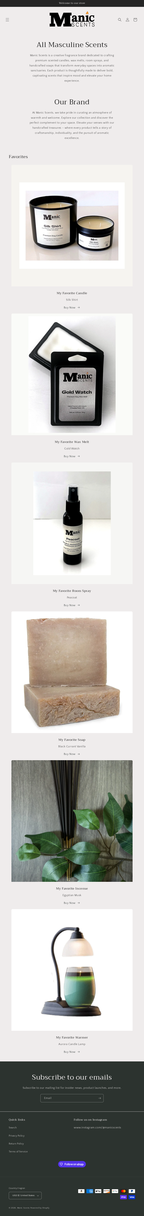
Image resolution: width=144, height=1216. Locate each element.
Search (13, 1127)
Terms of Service (18, 1151)
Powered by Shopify (40, 1208)
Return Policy (16, 1143)
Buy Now (70, 307)
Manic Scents (23, 1208)
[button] (7, 20)
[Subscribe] (99, 1098)
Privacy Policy (16, 1135)
